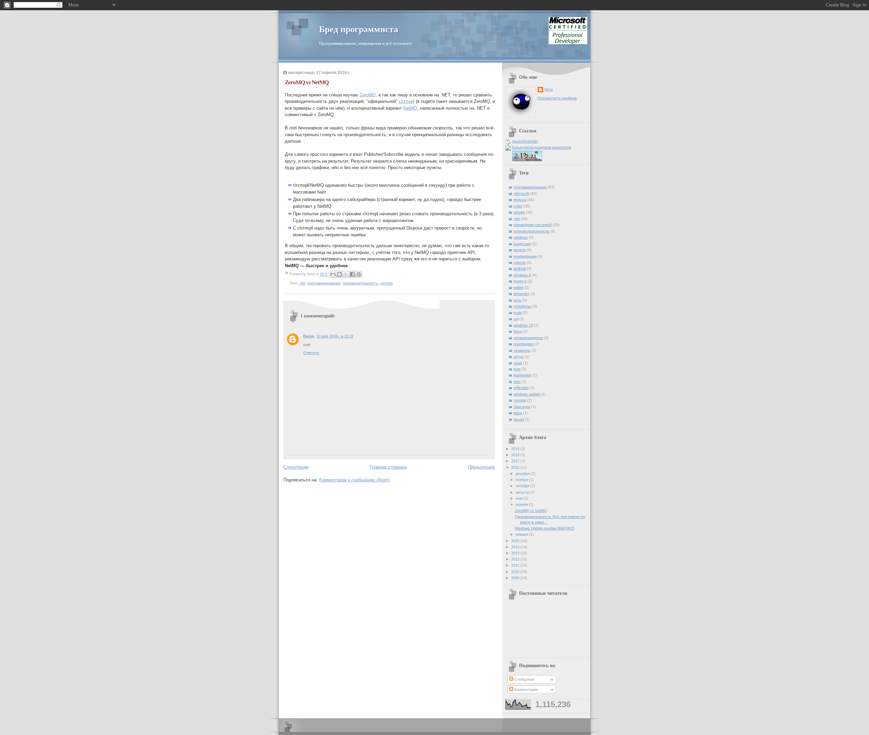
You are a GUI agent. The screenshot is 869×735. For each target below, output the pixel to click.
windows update (527, 394)
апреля (522, 504)
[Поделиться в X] (346, 274)
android (520, 269)
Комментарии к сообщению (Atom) (354, 479)
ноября (522, 480)
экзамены (522, 350)
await (518, 363)
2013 (515, 553)
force (548, 89)
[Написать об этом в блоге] (339, 274)
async (519, 356)
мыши (519, 419)
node (518, 313)
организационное (528, 338)
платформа (523, 344)
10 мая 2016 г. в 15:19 (334, 336)
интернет (521, 294)
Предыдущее (481, 467)
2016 (515, 467)
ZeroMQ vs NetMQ (531, 511)
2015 (515, 541)
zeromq (386, 283)
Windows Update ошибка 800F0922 (544, 528)
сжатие (520, 262)
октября (523, 486)
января (522, 534)
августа (523, 492)
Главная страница (388, 467)
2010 (515, 572)
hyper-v (520, 281)
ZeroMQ (367, 94)
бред (518, 331)
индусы (520, 200)
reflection (521, 388)
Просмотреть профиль (557, 98)
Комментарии (525, 689)
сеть (517, 300)
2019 (515, 449)
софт (518, 206)
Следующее (296, 467)
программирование (323, 283)
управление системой (533, 225)
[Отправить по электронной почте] (333, 274)
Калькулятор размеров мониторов (541, 147)
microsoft (521, 193)
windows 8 (522, 275)
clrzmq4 (406, 101)
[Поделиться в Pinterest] (358, 274)
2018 (515, 455)
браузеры (522, 407)
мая (519, 498)
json (517, 369)
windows (521, 237)
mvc (517, 382)
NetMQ (410, 108)
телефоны (522, 306)
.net (302, 283)
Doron (308, 336)
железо (520, 250)
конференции (525, 256)
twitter (518, 288)
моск (518, 413)
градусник (522, 244)
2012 (515, 559)
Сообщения (523, 679)
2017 (515, 461)
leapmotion (522, 375)
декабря (523, 474)
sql (516, 319)
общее (519, 212)
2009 (515, 578)
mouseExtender (525, 141)
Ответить (311, 353)
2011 (515, 565)
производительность (360, 283)
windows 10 (523, 325)
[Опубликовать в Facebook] (352, 274)
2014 (515, 547)
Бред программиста (358, 29)
